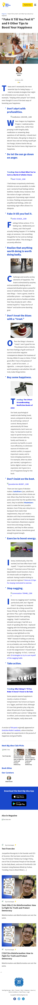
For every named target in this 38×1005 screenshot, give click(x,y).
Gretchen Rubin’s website (11, 730)
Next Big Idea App (6, 990)
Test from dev (8, 848)
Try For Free (27, 5)
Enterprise (26, 990)
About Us (32, 990)
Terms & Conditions (13, 992)
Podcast (17, 990)
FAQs (22, 990)
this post (14, 727)
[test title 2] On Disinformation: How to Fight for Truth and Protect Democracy (19, 908)
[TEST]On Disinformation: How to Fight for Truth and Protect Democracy (17, 956)
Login (28, 992)
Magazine (4, 14)
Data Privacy (22, 992)
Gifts (13, 990)
